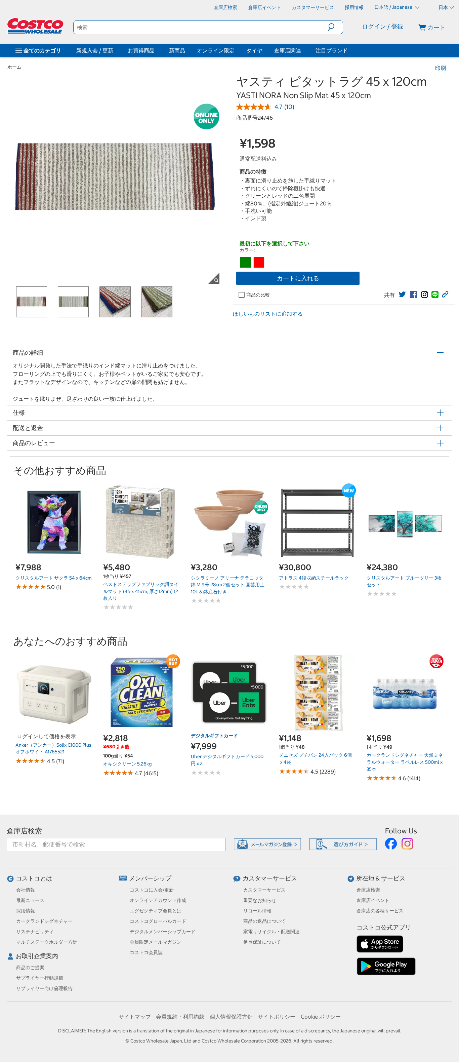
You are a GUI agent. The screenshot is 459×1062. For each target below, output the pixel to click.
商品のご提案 (30, 968)
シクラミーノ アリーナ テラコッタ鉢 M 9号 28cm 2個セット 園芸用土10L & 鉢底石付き (227, 585)
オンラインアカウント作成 (158, 900)
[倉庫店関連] (302, 50)
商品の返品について (264, 921)
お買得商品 (141, 50)
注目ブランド (332, 50)
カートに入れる (298, 278)
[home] (36, 25)
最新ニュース (30, 900)
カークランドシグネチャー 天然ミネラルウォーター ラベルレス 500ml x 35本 (405, 762)
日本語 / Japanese (393, 7)
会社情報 (25, 890)
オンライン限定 (216, 50)
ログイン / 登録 (382, 26)
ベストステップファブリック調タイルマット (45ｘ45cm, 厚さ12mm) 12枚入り (140, 591)
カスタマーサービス (270, 878)
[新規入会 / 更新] (114, 50)
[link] (402, 294)
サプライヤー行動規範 (39, 978)
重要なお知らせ (259, 900)
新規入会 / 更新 (94, 50)
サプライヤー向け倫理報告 (44, 988)
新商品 (177, 50)
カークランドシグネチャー (44, 921)
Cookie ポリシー (321, 1016)
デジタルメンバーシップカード (163, 932)
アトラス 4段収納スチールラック (314, 578)
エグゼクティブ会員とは (155, 911)
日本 (443, 7)
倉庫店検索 (24, 830)
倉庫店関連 (287, 50)
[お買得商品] (156, 50)
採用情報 (25, 911)
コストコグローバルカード (158, 921)
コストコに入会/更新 (152, 890)
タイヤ (254, 50)
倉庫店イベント (373, 900)
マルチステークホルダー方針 (46, 942)
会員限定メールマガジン (155, 942)
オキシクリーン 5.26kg (127, 764)
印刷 (440, 68)
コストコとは (34, 878)
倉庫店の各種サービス (380, 911)
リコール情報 (257, 911)
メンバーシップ (150, 878)
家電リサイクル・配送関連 (271, 932)
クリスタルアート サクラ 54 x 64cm (53, 578)
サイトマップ (135, 1016)
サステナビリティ (35, 932)
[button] (335, 27)
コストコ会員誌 (146, 952)
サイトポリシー (276, 1016)
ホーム (14, 67)
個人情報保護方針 (231, 1016)
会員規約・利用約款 (180, 1016)
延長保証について (262, 942)
